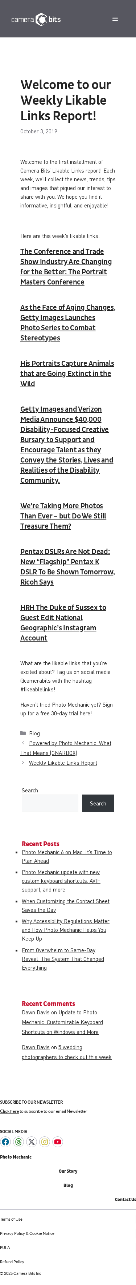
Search (30, 790)
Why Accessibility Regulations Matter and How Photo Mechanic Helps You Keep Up (66, 929)
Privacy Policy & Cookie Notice (27, 1233)
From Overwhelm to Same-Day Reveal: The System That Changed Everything (63, 958)
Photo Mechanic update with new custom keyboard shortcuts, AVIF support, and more (61, 880)
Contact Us (125, 1200)
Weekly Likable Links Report (63, 762)
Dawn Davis (36, 1012)
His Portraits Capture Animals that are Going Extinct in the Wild (67, 373)
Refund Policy (12, 1262)
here (85, 713)
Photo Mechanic (16, 1157)
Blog (34, 733)
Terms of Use (11, 1219)
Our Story (68, 1171)
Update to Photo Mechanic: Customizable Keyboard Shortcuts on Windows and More (62, 1022)
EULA (5, 1247)
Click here (9, 1111)
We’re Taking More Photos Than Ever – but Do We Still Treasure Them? (63, 516)
